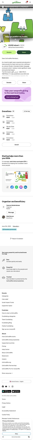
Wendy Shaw (10, 126)
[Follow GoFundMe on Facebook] (2, 386)
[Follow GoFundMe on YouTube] (6, 386)
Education (16, 226)
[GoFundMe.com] (16, 2)
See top (27, 111)
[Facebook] (12, 187)
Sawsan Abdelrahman (13, 205)
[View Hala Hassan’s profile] (3, 217)
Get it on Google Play (6, 391)
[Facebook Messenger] (21, 187)
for (16, 6)
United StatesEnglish (17, 381)
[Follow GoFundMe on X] (9, 386)
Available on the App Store (16, 391)
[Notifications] (26, 2)
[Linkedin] (25, 187)
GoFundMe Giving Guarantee (15, 281)
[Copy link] (7, 187)
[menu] (30, 2)
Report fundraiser (17, 238)
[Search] (2, 2)
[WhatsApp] (16, 187)
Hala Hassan (10, 216)
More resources (6, 373)
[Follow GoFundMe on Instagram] (12, 386)
